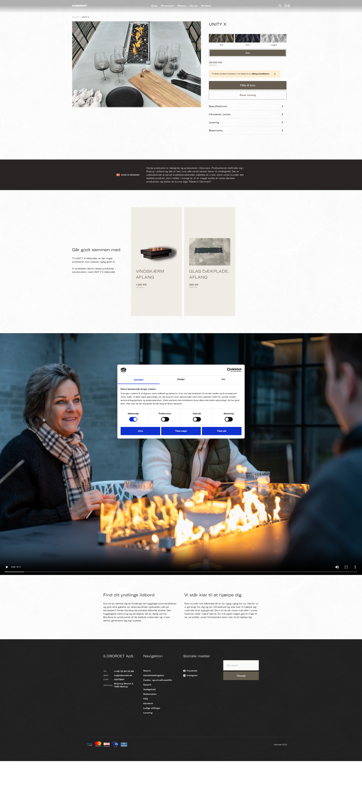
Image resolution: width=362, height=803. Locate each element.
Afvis (140, 431)
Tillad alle (221, 431)
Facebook (192, 670)
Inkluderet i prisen (220, 114)
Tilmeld (241, 675)
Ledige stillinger (151, 708)
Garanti (147, 684)
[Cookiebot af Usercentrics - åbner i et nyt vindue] (229, 370)
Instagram (192, 675)
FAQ (145, 698)
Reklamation (150, 694)
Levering (214, 122)
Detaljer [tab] (181, 379)
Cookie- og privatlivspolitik (157, 680)
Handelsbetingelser (153, 675)
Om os (194, 5)
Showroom (167, 5)
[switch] (165, 419)
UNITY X (85, 17)
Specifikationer (218, 106)
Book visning (248, 95)
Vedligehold (149, 689)
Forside (75, 17)
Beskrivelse (216, 130)
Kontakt (206, 5)
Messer (181, 5)
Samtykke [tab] (139, 379)
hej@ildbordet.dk (123, 675)
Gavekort (148, 703)
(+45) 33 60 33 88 (124, 671)
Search (147, 670)
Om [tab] (223, 379)
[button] (198, 64)
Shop (154, 5)
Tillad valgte (181, 431)
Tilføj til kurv (248, 85)
